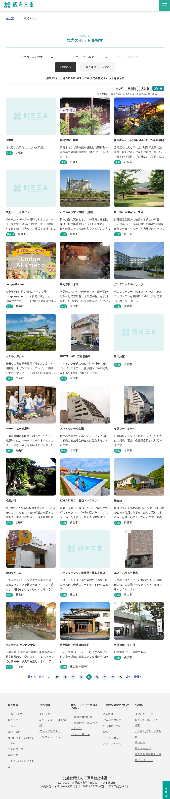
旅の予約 (13, 755)
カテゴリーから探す (31, 57)
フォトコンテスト (50, 731)
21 (73, 677)
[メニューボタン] (164, 5)
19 (57, 677)
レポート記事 (16, 714)
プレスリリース (80, 734)
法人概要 (108, 714)
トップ (10, 18)
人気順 (145, 88)
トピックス (46, 714)
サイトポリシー (144, 760)
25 (104, 677)
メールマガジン (112, 737)
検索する (65, 67)
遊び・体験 (14, 731)
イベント (13, 725)
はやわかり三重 (144, 714)
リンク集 (140, 742)
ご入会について (112, 720)
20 (65, 677)
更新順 (132, 88)
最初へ (32, 676)
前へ (41, 676)
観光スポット (16, 720)
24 (96, 677)
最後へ (138, 676)
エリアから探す (85, 57)
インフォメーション (51, 737)
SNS (106, 731)
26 (112, 677)
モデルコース (16, 749)
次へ (128, 676)
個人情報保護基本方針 (148, 754)
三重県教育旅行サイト (84, 717)
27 (120, 677)
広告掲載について (113, 725)
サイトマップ (143, 748)
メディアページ (112, 743)
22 (81, 677)
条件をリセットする (98, 67)
